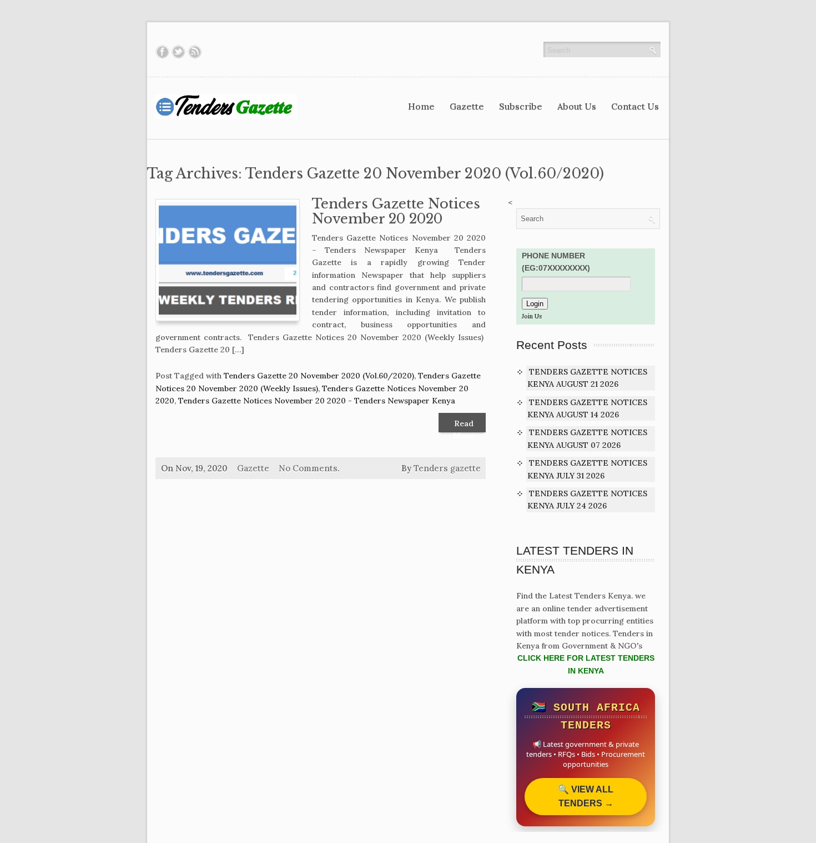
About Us (576, 106)
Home (421, 106)
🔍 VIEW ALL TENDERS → (585, 797)
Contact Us (635, 106)
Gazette (467, 106)
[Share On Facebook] (162, 51)
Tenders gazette (447, 468)
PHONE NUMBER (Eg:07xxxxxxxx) (556, 261)
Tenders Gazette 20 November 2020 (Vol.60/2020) (319, 376)
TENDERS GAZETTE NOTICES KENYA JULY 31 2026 (587, 469)
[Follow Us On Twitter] (178, 51)
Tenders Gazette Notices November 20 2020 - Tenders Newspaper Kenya (316, 401)
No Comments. (309, 468)
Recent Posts (551, 344)
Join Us (532, 316)
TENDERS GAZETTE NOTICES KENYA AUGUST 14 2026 (587, 408)
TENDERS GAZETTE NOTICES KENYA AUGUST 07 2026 (587, 438)
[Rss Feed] (195, 51)
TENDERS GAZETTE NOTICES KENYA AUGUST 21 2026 (587, 378)
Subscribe (520, 106)
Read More (463, 425)
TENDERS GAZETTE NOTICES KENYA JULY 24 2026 (587, 499)
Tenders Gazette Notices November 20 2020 (396, 211)
